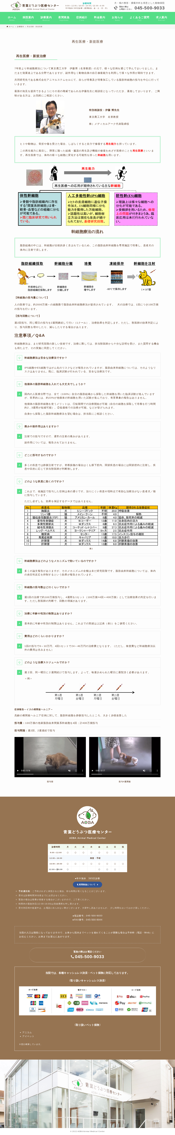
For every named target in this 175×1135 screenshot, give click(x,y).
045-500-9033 (150, 7)
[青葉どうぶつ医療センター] (35, 6)
